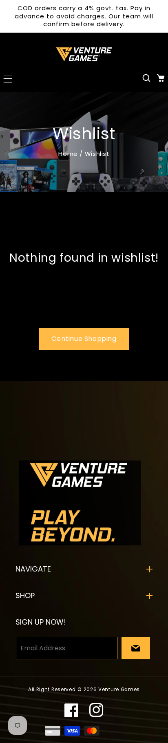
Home (67, 153)
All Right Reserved (52, 689)
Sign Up (136, 648)
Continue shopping (83, 338)
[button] (7, 78)
